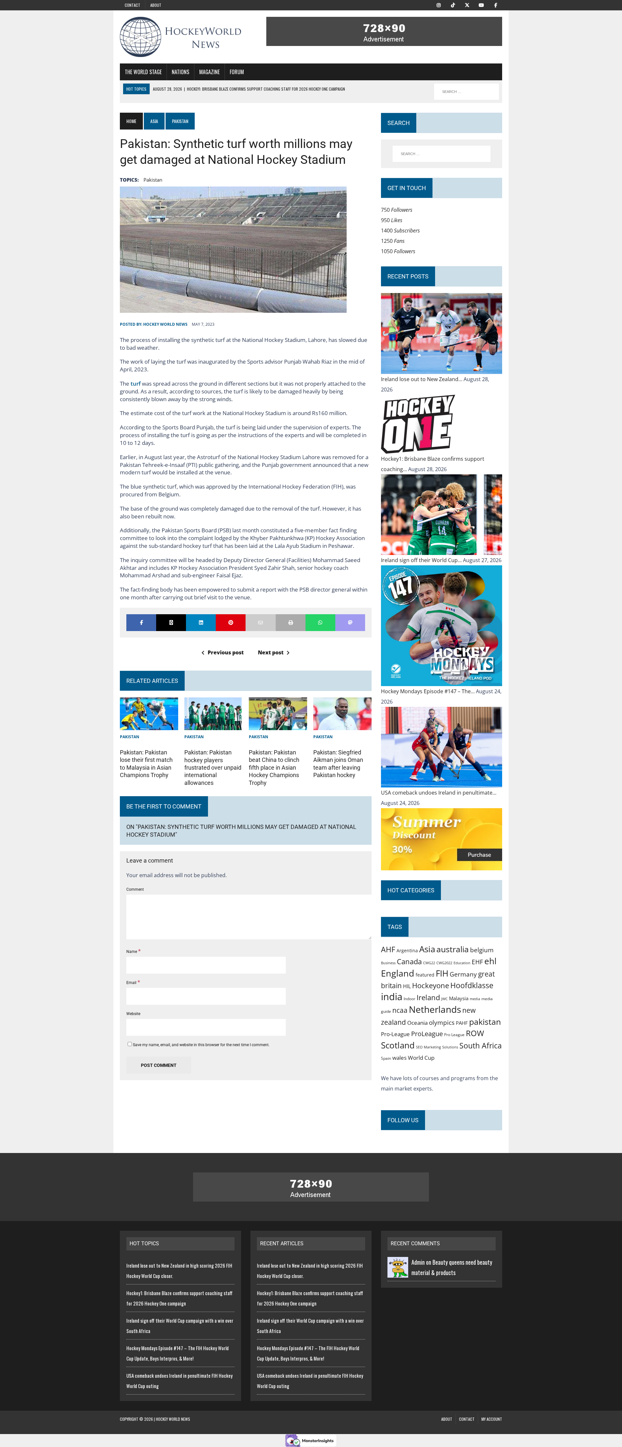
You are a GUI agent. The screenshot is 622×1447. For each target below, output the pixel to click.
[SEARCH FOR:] (466, 91)
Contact (132, 5)
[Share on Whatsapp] (320, 622)
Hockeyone (430, 985)
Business (388, 962)
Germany (463, 974)
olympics (442, 1022)
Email (131, 982)
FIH (442, 973)
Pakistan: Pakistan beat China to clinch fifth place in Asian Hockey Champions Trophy (274, 767)
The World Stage (143, 72)
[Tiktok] (452, 4)
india (391, 996)
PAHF (462, 1022)
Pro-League (395, 1034)
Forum (237, 72)
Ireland (428, 997)
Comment (135, 889)
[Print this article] (290, 622)
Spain (386, 1058)
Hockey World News (165, 324)
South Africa (480, 1045)
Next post (270, 652)
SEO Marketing (428, 1047)
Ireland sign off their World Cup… (422, 560)
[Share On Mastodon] (350, 622)
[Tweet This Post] (171, 622)
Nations (180, 72)
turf (136, 383)
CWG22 (429, 963)
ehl (490, 961)
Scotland (398, 1045)
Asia (154, 121)
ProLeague (427, 1033)
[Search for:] (441, 154)
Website (133, 1014)
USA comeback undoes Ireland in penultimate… (438, 792)
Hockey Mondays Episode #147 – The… (428, 691)
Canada (409, 961)
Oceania (417, 1022)
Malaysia (458, 998)
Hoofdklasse (471, 985)
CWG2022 (444, 962)
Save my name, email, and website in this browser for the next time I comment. (201, 1045)
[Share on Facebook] (141, 622)
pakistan (153, 179)
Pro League (454, 1034)
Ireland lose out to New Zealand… (422, 379)
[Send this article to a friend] (260, 622)
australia (452, 949)
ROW (475, 1033)
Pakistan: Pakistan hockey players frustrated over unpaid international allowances (212, 767)
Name (132, 951)
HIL (407, 986)
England (397, 973)
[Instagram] (438, 4)
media (475, 999)
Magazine (209, 72)
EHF (477, 962)
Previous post (226, 652)
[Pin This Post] (231, 622)
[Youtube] (481, 4)
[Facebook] (495, 4)
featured (425, 975)
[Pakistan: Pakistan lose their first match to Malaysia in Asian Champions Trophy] (149, 725)
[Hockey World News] (180, 37)
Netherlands (435, 1009)
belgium (482, 950)
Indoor (409, 998)
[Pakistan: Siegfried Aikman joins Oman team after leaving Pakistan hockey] (342, 725)
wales (399, 1057)
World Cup (421, 1057)
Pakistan (129, 737)
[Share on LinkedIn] (201, 622)
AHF (388, 949)
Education (462, 962)
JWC (444, 998)
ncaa (400, 1010)
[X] (467, 4)
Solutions (450, 1047)
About (155, 5)
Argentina (407, 950)
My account (491, 1419)
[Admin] (397, 1272)
